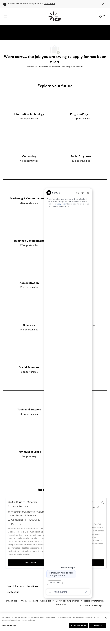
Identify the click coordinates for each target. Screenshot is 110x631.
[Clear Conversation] (78, 193)
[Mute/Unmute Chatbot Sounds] (83, 193)
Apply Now (39, 562)
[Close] (106, 618)
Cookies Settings (9, 625)
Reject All (97, 625)
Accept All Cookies (78, 625)
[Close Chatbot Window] (88, 193)
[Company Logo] (54, 16)
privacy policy (61, 204)
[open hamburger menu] (5, 16)
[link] (15, 586)
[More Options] (50, 591)
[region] (68, 392)
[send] (86, 591)
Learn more (49, 3)
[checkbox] (102, 502)
